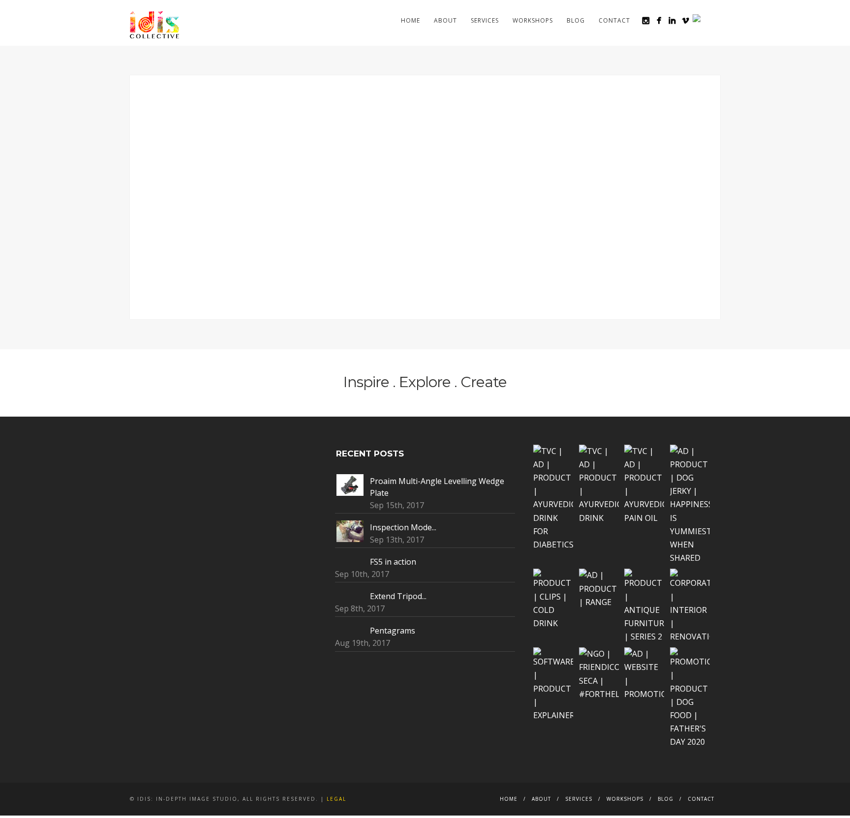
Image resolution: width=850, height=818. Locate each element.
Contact (614, 20)
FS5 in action (393, 561)
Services (485, 20)
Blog (576, 20)
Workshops (533, 20)
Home (410, 20)
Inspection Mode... (403, 527)
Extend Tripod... (398, 596)
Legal (336, 798)
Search (714, 20)
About (445, 20)
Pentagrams (392, 630)
